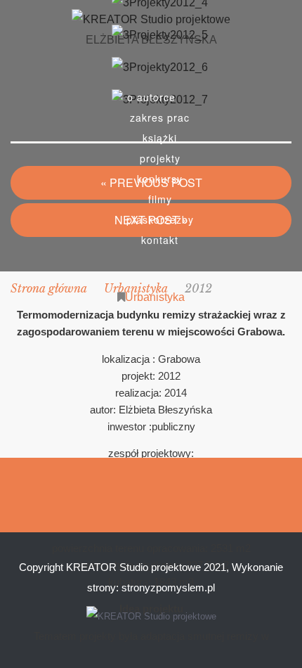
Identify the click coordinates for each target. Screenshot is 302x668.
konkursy (160, 179)
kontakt (159, 240)
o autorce (151, 97)
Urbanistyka (155, 297)
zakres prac (160, 117)
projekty (160, 158)
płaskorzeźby (160, 219)
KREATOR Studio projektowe (133, 567)
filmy (160, 199)
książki (160, 138)
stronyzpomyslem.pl (168, 587)
